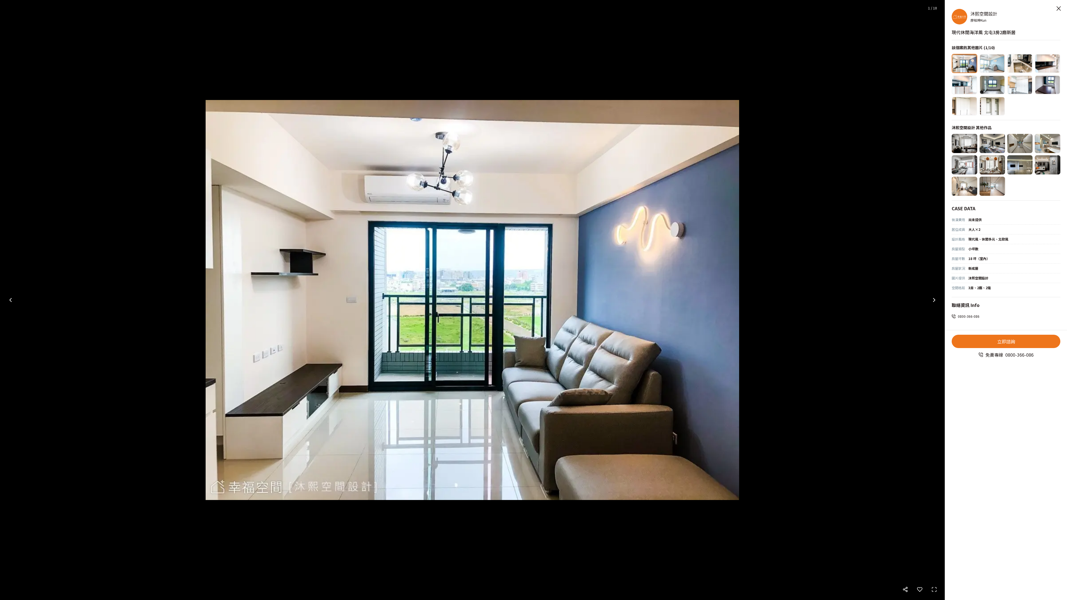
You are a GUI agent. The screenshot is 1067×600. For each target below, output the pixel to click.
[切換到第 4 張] (1047, 63)
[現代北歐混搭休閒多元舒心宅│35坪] (1047, 143)
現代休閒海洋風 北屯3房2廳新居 (984, 32)
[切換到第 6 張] (992, 84)
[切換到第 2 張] (992, 63)
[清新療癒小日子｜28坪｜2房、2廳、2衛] (992, 186)
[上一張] (10, 300)
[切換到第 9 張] (964, 106)
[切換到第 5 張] (964, 84)
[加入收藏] (920, 589)
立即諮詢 (1006, 341)
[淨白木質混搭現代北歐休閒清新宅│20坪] (964, 143)
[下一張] (934, 300)
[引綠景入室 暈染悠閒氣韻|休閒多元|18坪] (1020, 143)
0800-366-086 (968, 316)
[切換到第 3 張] (1020, 63)
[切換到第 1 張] (964, 63)
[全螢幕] (934, 589)
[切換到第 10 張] (992, 106)
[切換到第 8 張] (1047, 84)
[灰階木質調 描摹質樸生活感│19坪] (1020, 164)
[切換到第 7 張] (1020, 84)
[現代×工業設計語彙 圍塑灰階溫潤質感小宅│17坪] (1047, 164)
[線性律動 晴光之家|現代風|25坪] (964, 164)
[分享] (905, 589)
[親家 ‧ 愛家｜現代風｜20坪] (964, 186)
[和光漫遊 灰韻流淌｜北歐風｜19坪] (992, 164)
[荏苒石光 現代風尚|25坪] (992, 143)
